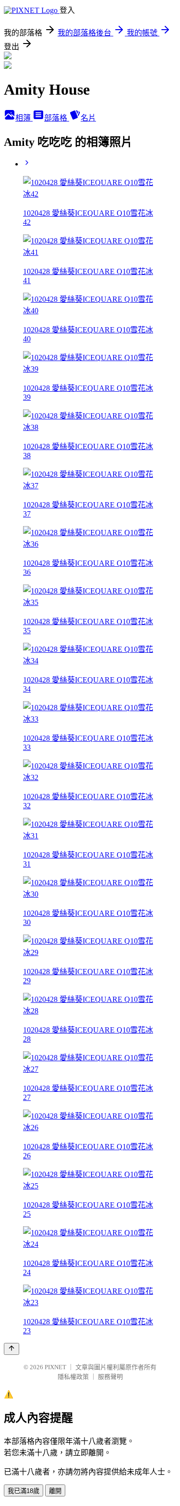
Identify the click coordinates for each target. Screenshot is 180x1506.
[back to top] (11, 1349)
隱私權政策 (73, 1376)
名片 (88, 118)
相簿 (24, 118)
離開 (55, 1491)
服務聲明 (110, 1376)
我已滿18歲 (23, 1491)
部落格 (56, 118)
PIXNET (55, 1367)
